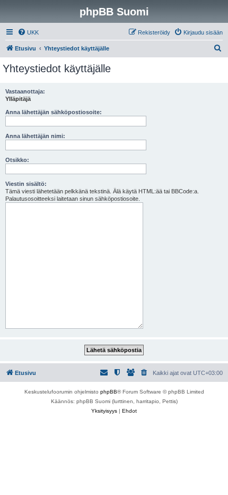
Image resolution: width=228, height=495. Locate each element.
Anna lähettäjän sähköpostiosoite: (53, 112)
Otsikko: (17, 160)
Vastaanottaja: (25, 91)
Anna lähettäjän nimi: (35, 136)
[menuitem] (28, 32)
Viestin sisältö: (26, 184)
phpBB (108, 392)
